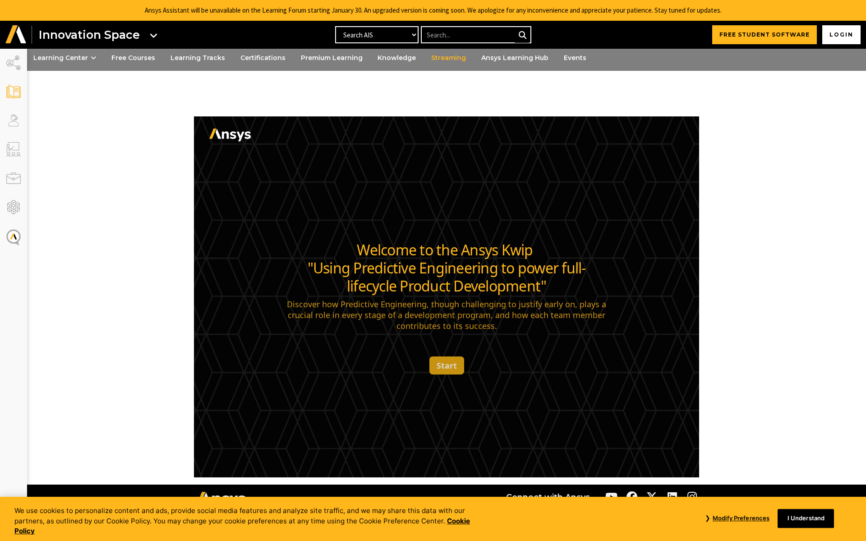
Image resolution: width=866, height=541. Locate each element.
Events (575, 58)
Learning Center (60, 58)
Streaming (448, 58)
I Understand (806, 518)
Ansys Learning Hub (514, 58)
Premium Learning (332, 58)
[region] (433, 519)
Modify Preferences (741, 518)
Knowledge (397, 58)
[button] (16, 34)
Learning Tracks (197, 58)
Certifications (263, 58)
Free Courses (133, 58)
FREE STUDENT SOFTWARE (764, 34)
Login (841, 34)
